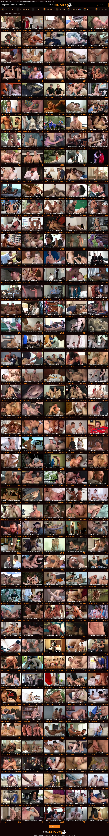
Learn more (51, 1)
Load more (54, 826)
